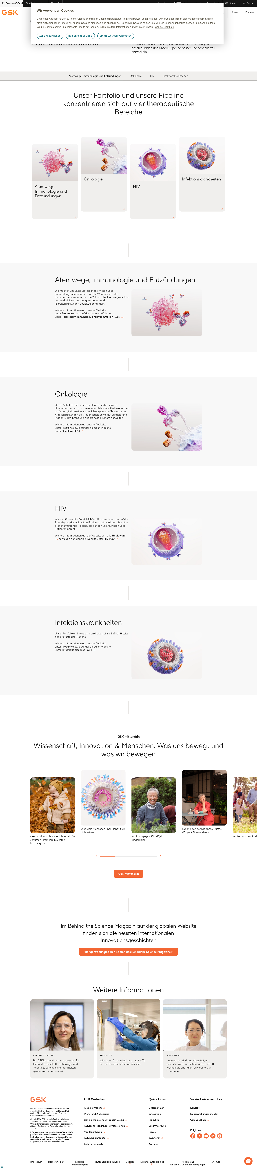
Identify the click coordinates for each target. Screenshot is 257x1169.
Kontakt (233, 3)
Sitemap (216, 1161)
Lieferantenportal (94, 1143)
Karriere (249, 12)
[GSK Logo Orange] (38, 1099)
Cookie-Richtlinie (164, 27)
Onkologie (136, 75)
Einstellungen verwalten (116, 36)
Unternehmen (156, 1107)
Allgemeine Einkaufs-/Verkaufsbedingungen (188, 1163)
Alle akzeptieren (50, 36)
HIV (152, 75)
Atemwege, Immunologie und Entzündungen (95, 75)
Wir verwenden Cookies (55, 10)
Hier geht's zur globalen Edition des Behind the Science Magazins (127, 952)
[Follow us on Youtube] (206, 1136)
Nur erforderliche (80, 36)
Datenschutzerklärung (152, 1161)
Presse (235, 12)
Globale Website (93, 1107)
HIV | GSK (109, 538)
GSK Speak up (198, 1119)
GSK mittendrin (128, 873)
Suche (250, 3)
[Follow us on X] (199, 1136)
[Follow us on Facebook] (192, 1136)
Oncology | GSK (71, 431)
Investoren (154, 1137)
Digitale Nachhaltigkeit (80, 1163)
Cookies (130, 1161)
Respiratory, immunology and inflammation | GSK (91, 316)
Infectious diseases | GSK (77, 649)
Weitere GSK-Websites (96, 1113)
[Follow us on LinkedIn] (213, 1136)
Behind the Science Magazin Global (104, 1119)
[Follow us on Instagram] (219, 1136)
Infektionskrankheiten (175, 75)
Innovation (155, 1113)
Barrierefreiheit (56, 1161)
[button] (248, 1161)
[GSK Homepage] (10, 12)
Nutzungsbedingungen (107, 1161)
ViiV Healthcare (93, 1131)
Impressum (36, 1161)
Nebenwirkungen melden (204, 1113)
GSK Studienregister (95, 1137)
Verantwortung (157, 1125)
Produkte (67, 313)
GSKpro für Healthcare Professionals (104, 1125)
